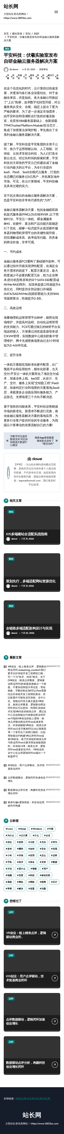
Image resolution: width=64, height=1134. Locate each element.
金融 (57, 77)
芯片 (55, 882)
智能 (34, 868)
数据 (55, 862)
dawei (37, 458)
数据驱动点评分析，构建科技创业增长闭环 (27, 791)
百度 (21, 875)
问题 (43, 888)
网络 (32, 882)
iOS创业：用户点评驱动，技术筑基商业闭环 (26, 767)
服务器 (32, 77)
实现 (55, 848)
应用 (32, 855)
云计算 (24, 835)
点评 (11, 912)
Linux (10, 828)
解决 (21, 888)
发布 (13, 77)
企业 (48, 835)
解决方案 (51, 77)
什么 (36, 835)
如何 (32, 848)
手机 (9, 862)
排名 (32, 862)
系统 (9, 882)
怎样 (55, 855)
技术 (21, 862)
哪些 (21, 848)
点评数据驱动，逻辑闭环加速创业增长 (27, 779)
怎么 (43, 855)
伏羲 (8, 77)
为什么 (10, 835)
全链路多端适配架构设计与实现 (29, 628)
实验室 (20, 77)
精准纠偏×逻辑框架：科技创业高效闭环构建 (26, 804)
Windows (37, 828)
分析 (32, 842)
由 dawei (14, 69)
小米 (9, 855)
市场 (21, 855)
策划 (7, 48)
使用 (21, 842)
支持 (43, 862)
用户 (46, 868)
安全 (43, 848)
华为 (55, 842)
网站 (21, 882)
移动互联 (45, 875)
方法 (9, 868)
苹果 (9, 888)
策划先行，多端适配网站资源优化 (30, 581)
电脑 (9, 875)
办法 (43, 842)
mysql (23, 828)
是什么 (22, 868)
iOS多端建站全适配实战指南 (26, 534)
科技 (38, 77)
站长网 (11, 6)
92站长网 (21, 1098)
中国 (51, 828)
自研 (43, 77)
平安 (26, 77)
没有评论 (43, 69)
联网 (43, 882)
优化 (9, 842)
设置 (32, 888)
